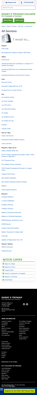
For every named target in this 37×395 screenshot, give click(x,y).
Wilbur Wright (5, 378)
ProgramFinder (9, 270)
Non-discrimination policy (8, 385)
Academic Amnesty (7, 208)
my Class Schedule (7, 101)
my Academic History (8, 97)
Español (4, 355)
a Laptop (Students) (7, 197)
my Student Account (8, 117)
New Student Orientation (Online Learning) (14, 182)
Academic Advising (7, 204)
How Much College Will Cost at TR (12, 86)
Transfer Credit (6, 128)
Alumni (3, 326)
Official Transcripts (7, 247)
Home (3, 26)
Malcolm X (4, 373)
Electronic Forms (7, 82)
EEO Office (12, 386)
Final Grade (5, 48)
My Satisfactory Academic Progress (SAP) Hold (16, 52)
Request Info (12, 2)
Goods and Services (8, 136)
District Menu (8, 20)
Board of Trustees (6, 328)
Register (4, 186)
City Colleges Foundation (25, 321)
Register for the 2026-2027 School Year (19, 391)
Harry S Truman (11, 26)
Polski (3, 357)
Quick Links (19, 20)
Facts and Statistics (24, 330)
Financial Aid (5, 59)
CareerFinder (8, 280)
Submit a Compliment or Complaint (15, 273)
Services (20, 26)
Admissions (4, 324)
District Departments (24, 328)
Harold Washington (6, 368)
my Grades (5, 113)
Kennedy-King (5, 371)
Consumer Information (24, 323)
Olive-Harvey (5, 375)
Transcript (5, 236)
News (20, 335)
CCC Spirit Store (6, 335)
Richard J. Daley (6, 377)
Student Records (7, 251)
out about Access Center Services (12, 90)
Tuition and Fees (7, 143)
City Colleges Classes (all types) (11, 164)
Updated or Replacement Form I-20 (12, 240)
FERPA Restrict (6, 224)
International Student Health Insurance (13, 139)
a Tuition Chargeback (8, 201)
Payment (4, 124)
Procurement (5, 341)
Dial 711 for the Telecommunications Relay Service (8, 310)
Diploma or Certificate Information (11, 216)
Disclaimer (4, 352)
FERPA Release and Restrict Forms (12, 220)
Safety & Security (6, 343)
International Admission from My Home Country (16, 75)
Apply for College (10, 264)
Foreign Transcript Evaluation (10, 228)
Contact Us (22, 324)
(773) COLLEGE (29, 2)
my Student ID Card (7, 121)
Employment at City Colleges (9, 361)
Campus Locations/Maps (8, 331)
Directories (21, 326)
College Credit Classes (8, 174)
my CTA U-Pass (6, 105)
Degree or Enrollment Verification (11, 212)
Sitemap (4, 353)
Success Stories (6, 345)
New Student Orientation (9, 178)
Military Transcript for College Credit (12, 232)
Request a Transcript (11, 276)
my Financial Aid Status (9, 109)
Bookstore (4, 330)
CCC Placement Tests (8, 160)
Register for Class (10, 267)
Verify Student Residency (9, 189)
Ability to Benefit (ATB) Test (10, 150)
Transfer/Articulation (7, 346)
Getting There (22, 333)
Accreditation (5, 323)
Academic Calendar (6, 321)
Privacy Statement (23, 337)
